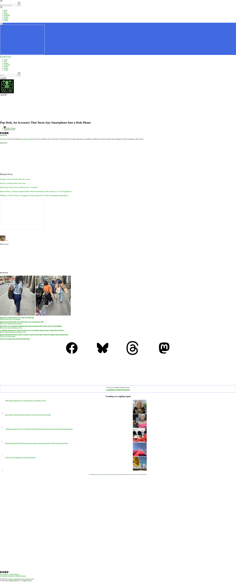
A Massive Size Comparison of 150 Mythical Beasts (20, 457)
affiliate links (106, 474)
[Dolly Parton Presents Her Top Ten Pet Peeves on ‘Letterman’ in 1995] (10, 319)
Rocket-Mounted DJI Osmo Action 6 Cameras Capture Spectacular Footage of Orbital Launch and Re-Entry (34, 334)
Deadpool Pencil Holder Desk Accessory (15, 179)
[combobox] (8, 75)
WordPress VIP (29, 579)
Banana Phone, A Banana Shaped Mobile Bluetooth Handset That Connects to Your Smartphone (35, 191)
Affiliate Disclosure (20, 576)
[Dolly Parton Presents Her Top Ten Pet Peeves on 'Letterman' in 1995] (140, 413)
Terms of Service (14, 574)
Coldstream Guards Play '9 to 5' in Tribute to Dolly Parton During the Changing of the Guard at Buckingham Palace (39, 429)
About (5, 60)
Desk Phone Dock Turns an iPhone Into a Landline (19, 187)
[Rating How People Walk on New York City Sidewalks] (35, 315)
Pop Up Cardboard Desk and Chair (13, 183)
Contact (6, 70)
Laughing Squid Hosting (118, 389)
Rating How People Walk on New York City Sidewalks (17, 317)
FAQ (5, 61)
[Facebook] (1, 133)
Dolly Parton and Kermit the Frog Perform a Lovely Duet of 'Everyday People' (28, 415)
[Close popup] (1, 24)
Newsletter (7, 65)
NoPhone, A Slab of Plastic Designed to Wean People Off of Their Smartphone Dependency (34, 195)
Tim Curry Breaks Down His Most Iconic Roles (15, 339)
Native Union (26, 139)
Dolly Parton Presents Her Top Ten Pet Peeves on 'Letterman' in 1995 (25, 400)
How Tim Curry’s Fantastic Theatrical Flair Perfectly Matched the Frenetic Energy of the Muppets (31, 326)
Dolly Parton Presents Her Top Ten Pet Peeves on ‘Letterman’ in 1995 (22, 322)
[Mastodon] (164, 354)
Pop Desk (3, 139)
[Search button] (19, 74)
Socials (6, 66)
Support (6, 68)
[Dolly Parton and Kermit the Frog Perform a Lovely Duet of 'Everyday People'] (140, 427)
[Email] (7, 133)
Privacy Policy (4, 574)
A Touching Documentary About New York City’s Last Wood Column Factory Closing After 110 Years (32, 330)
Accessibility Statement (7, 576)
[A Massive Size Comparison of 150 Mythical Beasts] (140, 470)
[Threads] (5, 133)
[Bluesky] (3, 133)
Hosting (6, 63)
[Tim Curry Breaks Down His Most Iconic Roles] (7, 336)
